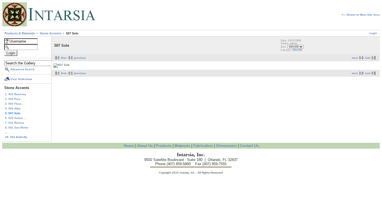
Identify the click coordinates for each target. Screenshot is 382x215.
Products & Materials (20, 33)
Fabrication (203, 146)
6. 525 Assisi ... (15, 118)
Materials (182, 146)
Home (129, 146)
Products (163, 146)
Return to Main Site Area (363, 14)
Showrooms (226, 146)
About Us (145, 146)
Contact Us (249, 146)
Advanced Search (22, 69)
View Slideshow (21, 79)
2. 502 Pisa (12, 99)
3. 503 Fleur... (14, 103)
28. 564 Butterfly (16, 137)
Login (373, 33)
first (63, 57)
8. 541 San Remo (16, 127)
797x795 (297, 50)
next (355, 57)
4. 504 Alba (12, 108)
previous (80, 57)
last (367, 57)
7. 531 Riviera (14, 122)
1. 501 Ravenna (15, 94)
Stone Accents (51, 33)
